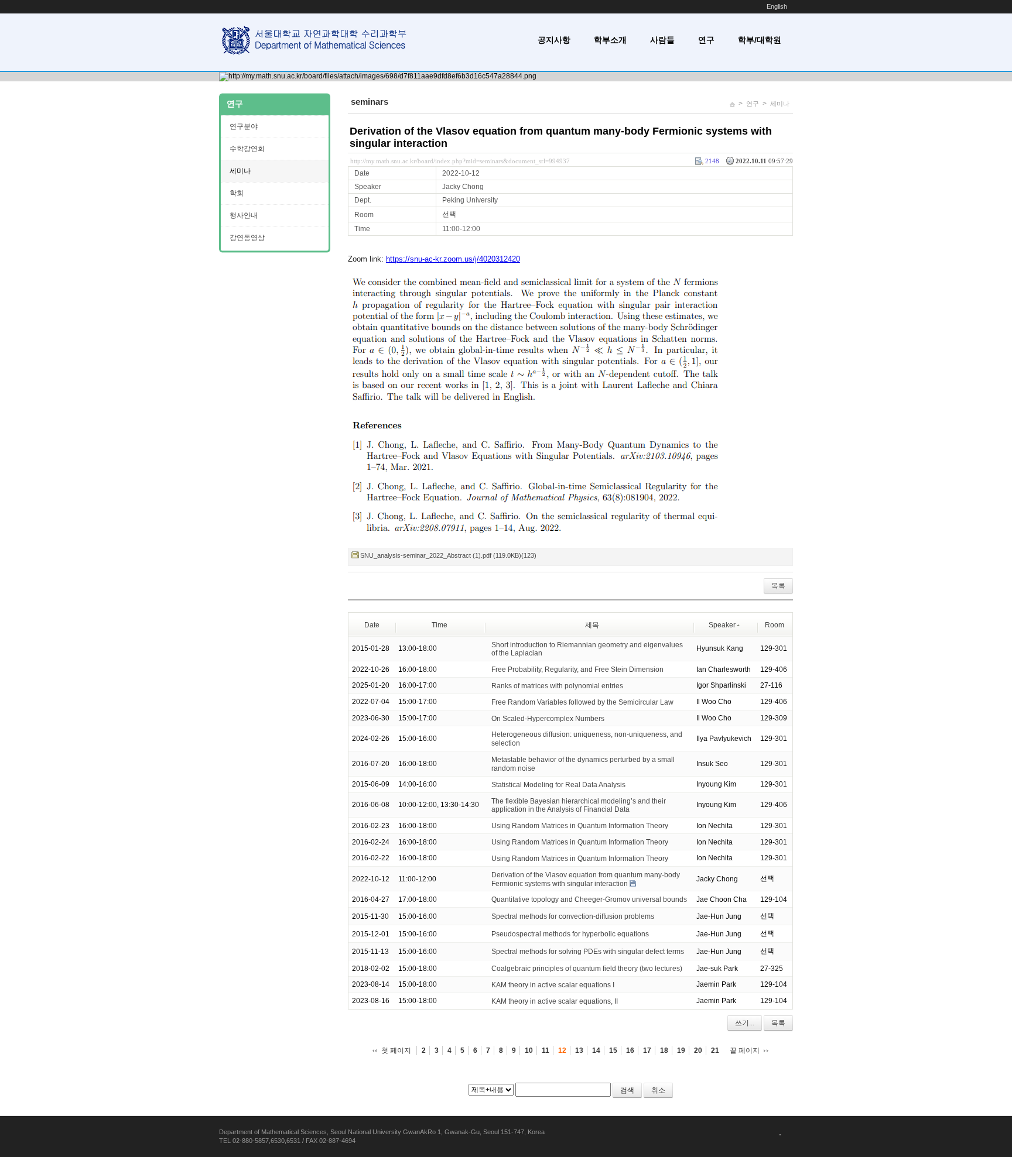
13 (579, 1050)
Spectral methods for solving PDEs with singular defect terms (587, 951)
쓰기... (744, 1023)
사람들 (662, 39)
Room (774, 625)
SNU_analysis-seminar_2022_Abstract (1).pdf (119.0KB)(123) (448, 555)
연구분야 (244, 126)
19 (681, 1050)
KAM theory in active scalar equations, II (554, 1001)
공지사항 (554, 39)
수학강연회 (247, 149)
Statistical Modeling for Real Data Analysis (558, 785)
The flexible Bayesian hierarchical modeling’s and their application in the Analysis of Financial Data (578, 804)
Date (372, 625)
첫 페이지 (396, 1050)
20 (698, 1050)
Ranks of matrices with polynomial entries (557, 686)
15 (613, 1050)
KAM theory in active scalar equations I (552, 985)
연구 (706, 39)
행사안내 (244, 215)
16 (630, 1050)
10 (529, 1050)
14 (596, 1050)
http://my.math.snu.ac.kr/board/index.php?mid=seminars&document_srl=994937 (460, 160)
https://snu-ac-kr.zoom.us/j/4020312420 (453, 259)
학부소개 (610, 39)
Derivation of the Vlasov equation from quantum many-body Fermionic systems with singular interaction (585, 879)
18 (664, 1050)
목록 (778, 586)
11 (545, 1050)
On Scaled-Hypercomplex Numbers (547, 718)
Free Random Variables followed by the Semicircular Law (582, 702)
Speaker (722, 625)
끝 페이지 (745, 1050)
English (777, 6)
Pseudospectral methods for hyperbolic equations (570, 934)
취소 (658, 1090)
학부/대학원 (759, 39)
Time (439, 625)
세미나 (779, 103)
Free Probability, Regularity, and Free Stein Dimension (577, 669)
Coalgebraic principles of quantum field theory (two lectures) (586, 968)
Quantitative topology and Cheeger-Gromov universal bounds (589, 899)
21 (715, 1050)
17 (647, 1050)
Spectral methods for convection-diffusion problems (572, 916)
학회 (237, 193)
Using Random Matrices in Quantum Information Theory (579, 826)
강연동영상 (247, 238)
